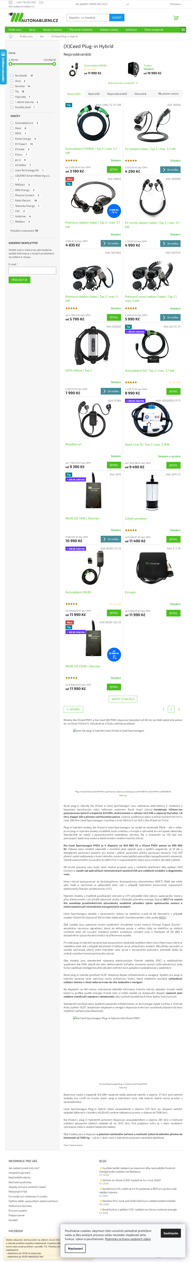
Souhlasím (171, 1233)
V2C (20, 211)
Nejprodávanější (117, 93)
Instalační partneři (19, 1172)
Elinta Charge (25, 138)
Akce (20, 80)
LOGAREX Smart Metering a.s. (33, 177)
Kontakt (13, 1220)
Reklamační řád (18, 1191)
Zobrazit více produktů (121, 82)
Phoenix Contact (27, 195)
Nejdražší (94, 93)
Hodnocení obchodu (20, 1205)
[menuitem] (15, 30)
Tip (19, 91)
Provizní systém (18, 1210)
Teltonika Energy (27, 205)
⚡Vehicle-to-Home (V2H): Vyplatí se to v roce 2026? (130, 1180)
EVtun (21, 154)
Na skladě (24, 75)
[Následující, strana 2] (171, 709)
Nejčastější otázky (19, 1177)
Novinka (22, 86)
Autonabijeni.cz (26, 122)
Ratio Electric (26, 200)
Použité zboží (25, 107)
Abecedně (140, 93)
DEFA (20, 133)
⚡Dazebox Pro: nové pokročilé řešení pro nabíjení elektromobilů (137, 1200)
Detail (114, 169)
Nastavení (75, 1248)
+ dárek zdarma (26, 101)
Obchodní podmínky (20, 1182)
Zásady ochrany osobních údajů (27, 1186)
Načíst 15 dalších (123, 699)
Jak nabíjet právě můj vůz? (92, 4)
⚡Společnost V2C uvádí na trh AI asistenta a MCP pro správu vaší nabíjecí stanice (137, 1190)
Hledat (116, 17)
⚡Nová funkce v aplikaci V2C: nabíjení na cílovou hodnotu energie (138, 1209)
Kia (125, 795)
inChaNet (23, 165)
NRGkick (22, 184)
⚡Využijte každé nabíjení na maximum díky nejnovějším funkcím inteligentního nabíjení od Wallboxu (137, 1169)
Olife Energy (25, 190)
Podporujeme (17, 1215)
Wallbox (22, 221)
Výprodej (22, 96)
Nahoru (75, 709)
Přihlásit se (19, 279)
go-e (20, 159)
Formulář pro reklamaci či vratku (28, 1196)
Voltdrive (23, 216)
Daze (20, 128)
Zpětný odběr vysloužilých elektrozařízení (33, 1201)
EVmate (22, 149)
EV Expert (24, 143)
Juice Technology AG (29, 170)
